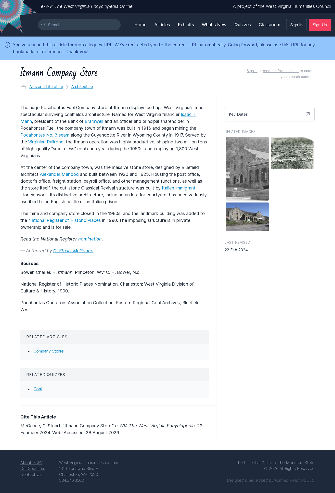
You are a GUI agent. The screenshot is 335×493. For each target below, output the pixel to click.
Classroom (269, 24)
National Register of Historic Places (64, 220)
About (31, 462)
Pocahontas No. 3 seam (44, 135)
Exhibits (186, 24)
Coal (38, 388)
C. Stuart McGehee (73, 250)
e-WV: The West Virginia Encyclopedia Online (86, 6)
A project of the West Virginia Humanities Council (282, 6)
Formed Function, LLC (295, 480)
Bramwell (94, 121)
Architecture (82, 86)
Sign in (252, 71)
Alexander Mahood (59, 174)
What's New (214, 24)
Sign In (296, 24)
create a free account (281, 71)
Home (140, 24)
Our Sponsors (32, 468)
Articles (162, 24)
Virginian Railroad (46, 141)
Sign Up (320, 24)
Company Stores (49, 351)
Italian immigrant (178, 187)
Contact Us (31, 474)
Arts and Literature (46, 86)
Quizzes (242, 24)
